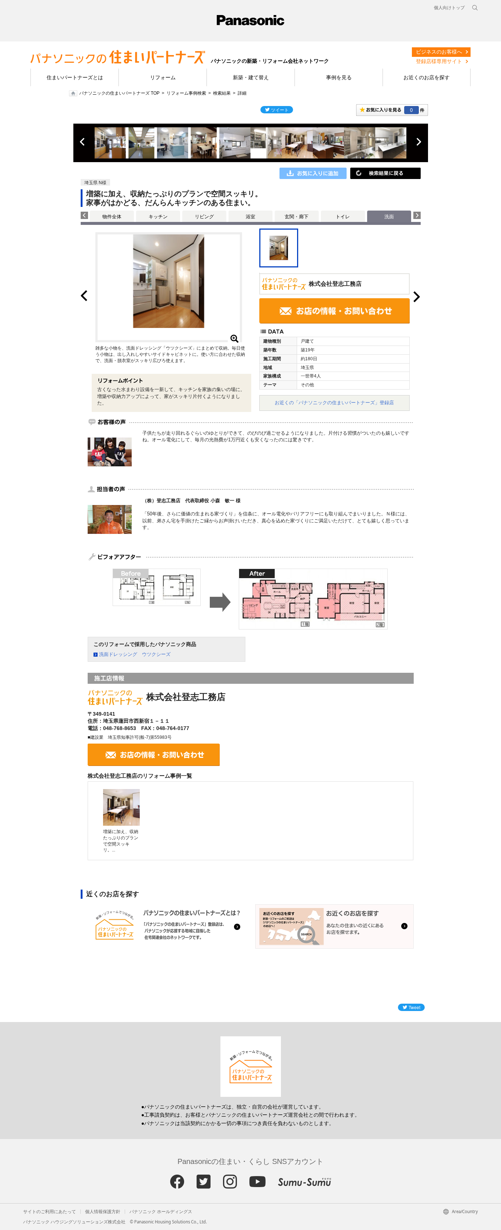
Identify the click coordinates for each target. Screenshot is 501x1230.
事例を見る (339, 77)
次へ (418, 142)
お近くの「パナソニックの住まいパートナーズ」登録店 (334, 402)
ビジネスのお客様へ (439, 52)
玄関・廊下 (296, 216)
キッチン (158, 216)
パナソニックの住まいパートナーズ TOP (119, 93)
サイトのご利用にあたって (49, 1211)
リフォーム (163, 77)
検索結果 (222, 93)
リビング (204, 216)
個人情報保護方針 (102, 1211)
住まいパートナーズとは (75, 77)
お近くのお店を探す (426, 77)
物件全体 (111, 216)
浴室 (250, 216)
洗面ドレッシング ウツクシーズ (135, 654)
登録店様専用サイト (439, 61)
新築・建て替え (251, 77)
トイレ (343, 216)
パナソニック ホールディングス (160, 1211)
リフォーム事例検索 (186, 93)
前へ (83, 142)
